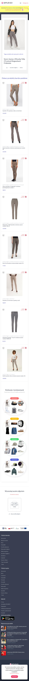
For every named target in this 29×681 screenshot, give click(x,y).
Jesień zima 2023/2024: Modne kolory (15, 652)
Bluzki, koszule (4, 540)
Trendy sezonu (10, 629)
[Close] (28, 9)
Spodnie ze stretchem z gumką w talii (11, 300)
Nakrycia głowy (4, 551)
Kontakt (3, 612)
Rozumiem (14, 676)
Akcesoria (3, 538)
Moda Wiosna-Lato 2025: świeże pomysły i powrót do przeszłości (17, 627)
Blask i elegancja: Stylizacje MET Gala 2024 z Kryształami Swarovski (17, 640)
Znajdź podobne (22, 83)
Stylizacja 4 (14, 459)
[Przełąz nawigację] (20, 3)
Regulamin (3, 606)
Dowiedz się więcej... (14, 494)
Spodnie (3, 590)
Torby (2, 564)
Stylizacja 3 (14, 439)
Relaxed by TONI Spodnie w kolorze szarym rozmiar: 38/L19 (13, 225)
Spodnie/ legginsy (14, 67)
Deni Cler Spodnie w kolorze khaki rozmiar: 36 (13, 263)
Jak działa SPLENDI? (5, 604)
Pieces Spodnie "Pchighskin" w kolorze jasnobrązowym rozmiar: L (11, 187)
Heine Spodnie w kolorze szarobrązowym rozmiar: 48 (14, 148)
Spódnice (3, 555)
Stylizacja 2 (14, 418)
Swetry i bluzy (4, 560)
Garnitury (3, 575)
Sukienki (3, 557)
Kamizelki (3, 544)
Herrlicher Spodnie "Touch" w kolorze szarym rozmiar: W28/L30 (13, 338)
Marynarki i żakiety (5, 549)
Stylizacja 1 (14, 398)
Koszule (3, 580)
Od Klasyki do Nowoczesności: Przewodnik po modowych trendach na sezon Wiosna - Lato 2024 (17, 634)
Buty (2, 542)
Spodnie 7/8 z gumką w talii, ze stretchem (12, 110)
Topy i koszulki (4, 562)
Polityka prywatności (6, 608)
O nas (2, 602)
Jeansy (21, 67)
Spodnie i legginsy (5, 553)
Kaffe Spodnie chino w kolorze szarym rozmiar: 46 (14, 376)
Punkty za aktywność (6, 610)
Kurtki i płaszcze (5, 547)
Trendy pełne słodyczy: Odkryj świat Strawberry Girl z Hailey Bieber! (15, 646)
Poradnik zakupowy (11, 642)
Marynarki (3, 586)
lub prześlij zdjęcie (15, 514)
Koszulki (3, 582)
